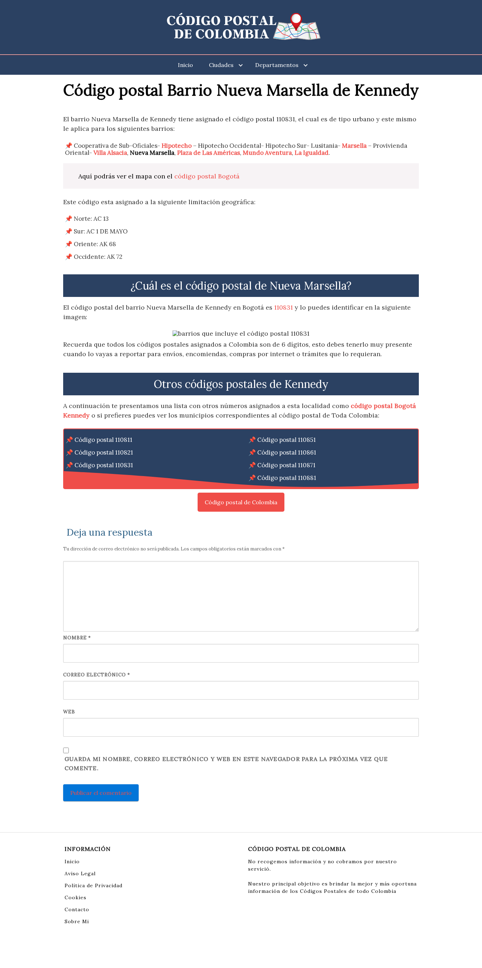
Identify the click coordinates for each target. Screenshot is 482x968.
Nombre (77, 638)
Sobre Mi (77, 921)
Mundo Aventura (267, 153)
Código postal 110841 (103, 478)
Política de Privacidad (93, 885)
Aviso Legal (80, 873)
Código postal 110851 (286, 440)
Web (69, 712)
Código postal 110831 (103, 465)
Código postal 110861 (286, 452)
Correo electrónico (96, 675)
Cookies (75, 897)
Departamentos (277, 64)
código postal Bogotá (207, 176)
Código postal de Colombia (241, 502)
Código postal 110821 (103, 452)
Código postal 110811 (103, 440)
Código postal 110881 (286, 478)
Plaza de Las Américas (208, 153)
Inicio (185, 64)
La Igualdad (312, 153)
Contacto (77, 909)
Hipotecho (177, 146)
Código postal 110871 (286, 465)
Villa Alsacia (110, 153)
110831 (283, 307)
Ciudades (221, 64)
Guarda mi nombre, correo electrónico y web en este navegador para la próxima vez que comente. (226, 763)
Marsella (354, 146)
